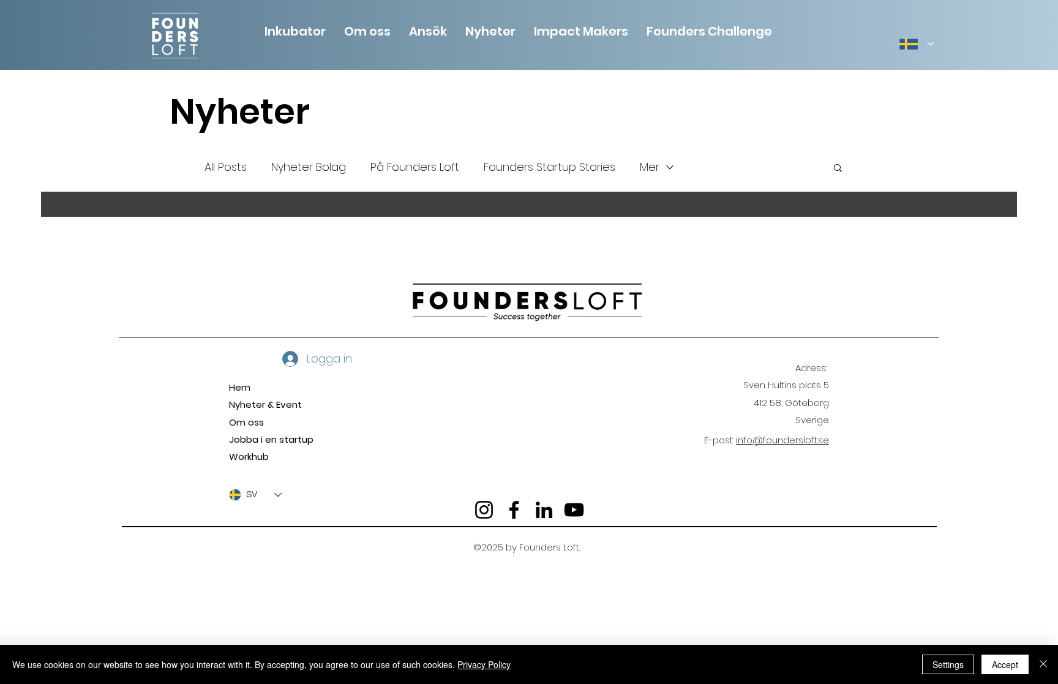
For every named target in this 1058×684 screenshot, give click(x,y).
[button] (367, 30)
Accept (1005, 664)
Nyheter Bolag (308, 167)
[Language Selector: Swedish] (916, 44)
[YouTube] (574, 510)
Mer (649, 167)
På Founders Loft (414, 167)
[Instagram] (484, 510)
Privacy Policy (484, 664)
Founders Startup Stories (549, 167)
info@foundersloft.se (782, 440)
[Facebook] (514, 510)
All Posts (225, 167)
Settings (948, 664)
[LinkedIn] (544, 510)
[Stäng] (1043, 664)
